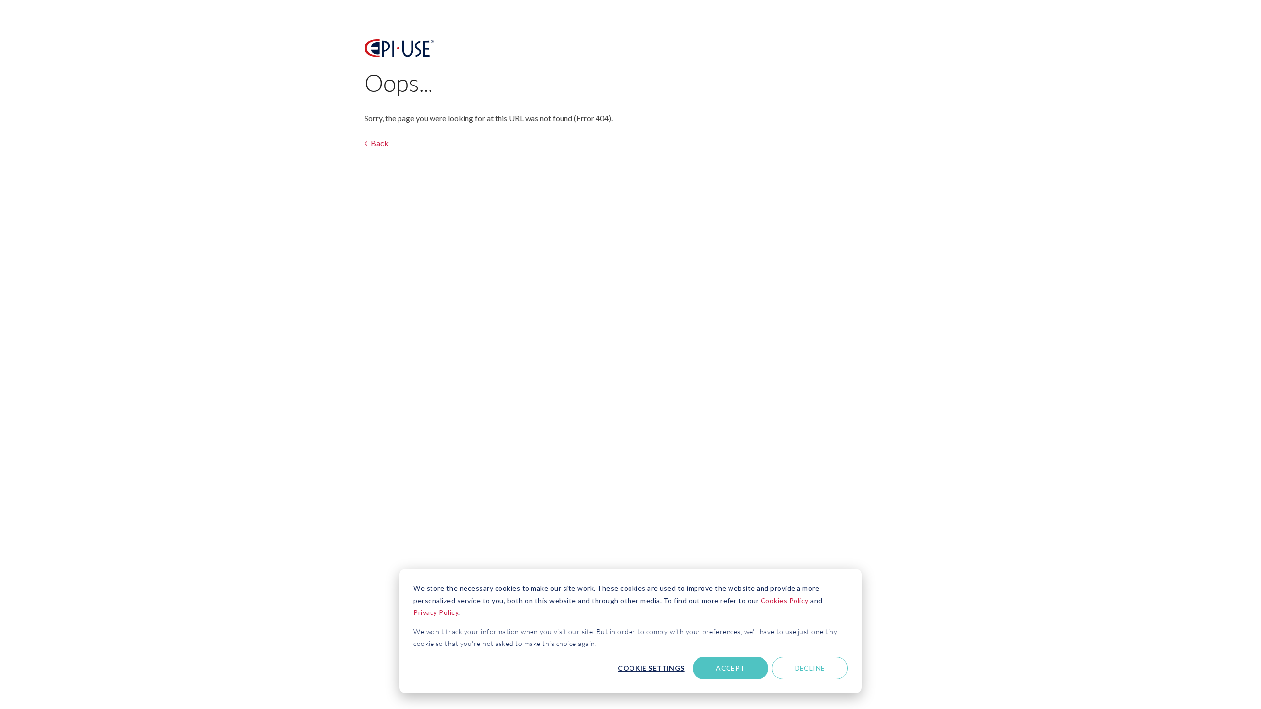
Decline (810, 668)
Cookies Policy (785, 600)
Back (379, 143)
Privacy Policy (435, 612)
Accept (730, 668)
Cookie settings (651, 668)
